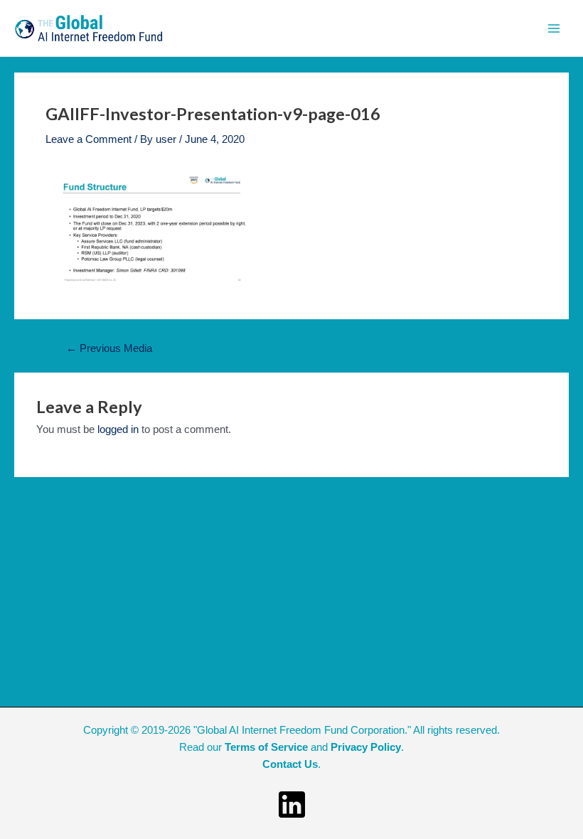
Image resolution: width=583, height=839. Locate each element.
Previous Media (109, 348)
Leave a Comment (89, 139)
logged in (118, 429)
